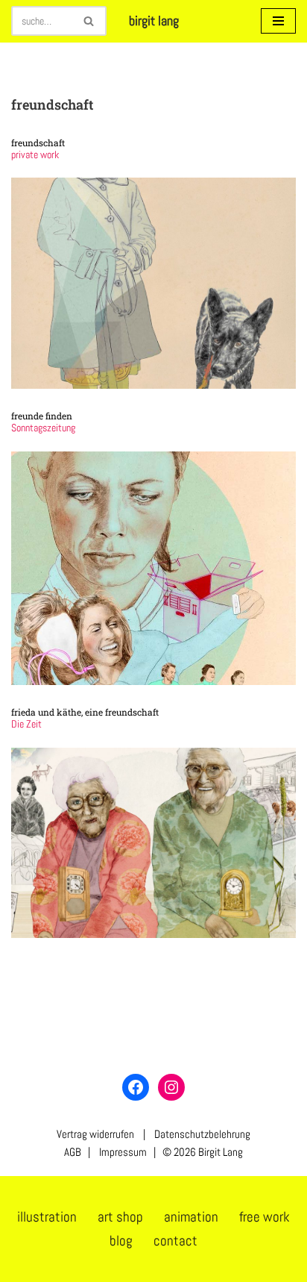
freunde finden (41, 416)
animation (191, 1216)
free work (264, 1216)
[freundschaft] (153, 283)
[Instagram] (171, 1087)
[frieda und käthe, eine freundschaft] (153, 843)
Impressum (122, 1152)
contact (175, 1240)
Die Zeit (26, 724)
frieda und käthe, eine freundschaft (85, 712)
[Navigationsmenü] (278, 21)
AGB (72, 1152)
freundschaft (38, 142)
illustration (47, 1216)
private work (35, 154)
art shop (120, 1216)
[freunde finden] (153, 568)
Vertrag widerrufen (95, 1134)
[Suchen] (90, 21)
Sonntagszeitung (43, 428)
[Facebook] (135, 1087)
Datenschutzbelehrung (202, 1134)
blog (121, 1240)
